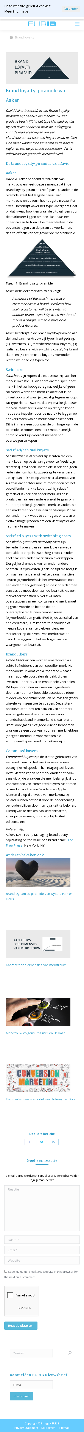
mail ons (15, 24)
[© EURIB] (42, 68)
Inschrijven (22, 1396)
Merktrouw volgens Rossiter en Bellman (35, 1033)
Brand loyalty (24, 37)
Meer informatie (16, 11)
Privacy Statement (26, 1428)
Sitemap (64, 1428)
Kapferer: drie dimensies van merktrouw (36, 965)
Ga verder (71, 9)
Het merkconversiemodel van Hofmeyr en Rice (41, 1099)
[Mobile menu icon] (77, 23)
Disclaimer (48, 1428)
